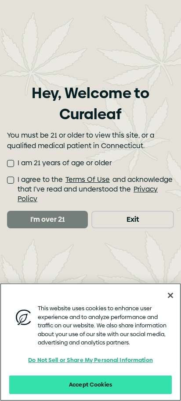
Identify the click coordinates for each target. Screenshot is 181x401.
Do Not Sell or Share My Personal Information (90, 360)
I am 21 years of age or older (65, 163)
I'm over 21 (47, 219)
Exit (133, 219)
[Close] (170, 295)
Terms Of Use (87, 179)
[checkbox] (10, 163)
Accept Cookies (90, 384)
